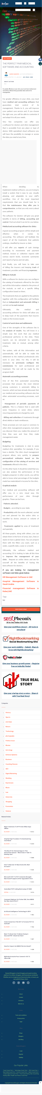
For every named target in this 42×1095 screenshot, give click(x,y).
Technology (10, 731)
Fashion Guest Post (21, 1072)
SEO (7, 769)
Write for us (21, 1004)
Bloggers (21, 1036)
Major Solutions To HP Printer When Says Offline (17, 827)
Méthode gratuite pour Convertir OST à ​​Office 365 (17, 957)
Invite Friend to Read (21, 609)
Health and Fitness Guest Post (19, 1075)
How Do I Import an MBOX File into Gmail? (17, 946)
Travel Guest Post (8, 1070)
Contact (21, 997)
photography (10, 736)
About (20, 994)
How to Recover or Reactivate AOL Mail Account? (17, 865)
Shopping (9, 801)
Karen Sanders (14, 74)
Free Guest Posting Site (26, 1073)
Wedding (8, 778)
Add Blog (21, 1039)
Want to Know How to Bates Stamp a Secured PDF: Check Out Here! (16, 935)
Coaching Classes (11, 764)
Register (21, 1054)
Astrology (9, 750)
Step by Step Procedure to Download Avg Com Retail (17, 839)
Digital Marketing (11, 773)
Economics (9, 806)
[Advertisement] (21, 162)
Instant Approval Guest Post (10, 1073)
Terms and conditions (21, 1015)
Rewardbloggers (15, 1083)
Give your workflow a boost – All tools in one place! (21, 628)
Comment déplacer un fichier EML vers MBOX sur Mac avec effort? (19, 900)
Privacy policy (21, 1018)
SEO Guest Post (33, 1070)
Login (21, 1051)
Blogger (7, 831)
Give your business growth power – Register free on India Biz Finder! (20, 664)
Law (7, 792)
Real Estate (9, 783)
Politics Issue (10, 740)
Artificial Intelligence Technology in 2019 (17, 911)
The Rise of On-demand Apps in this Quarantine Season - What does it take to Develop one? (17, 852)
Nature (8, 726)
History (8, 712)
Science (8, 811)
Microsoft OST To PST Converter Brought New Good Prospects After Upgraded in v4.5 (18, 877)
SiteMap (21, 1057)
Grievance (20, 1000)
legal (21, 1021)
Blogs (20, 1033)
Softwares (7, 58)
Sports (8, 717)
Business (9, 759)
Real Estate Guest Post (9, 1072)
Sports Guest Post (33, 1072)
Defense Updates (11, 755)
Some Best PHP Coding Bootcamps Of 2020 (18, 889)
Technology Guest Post (21, 1070)
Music (8, 787)
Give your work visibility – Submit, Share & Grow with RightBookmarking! (20, 648)
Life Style (9, 722)
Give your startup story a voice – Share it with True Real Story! (21, 694)
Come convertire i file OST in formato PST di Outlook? (19, 922)
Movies (8, 745)
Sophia (6, 892)
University (9, 797)
